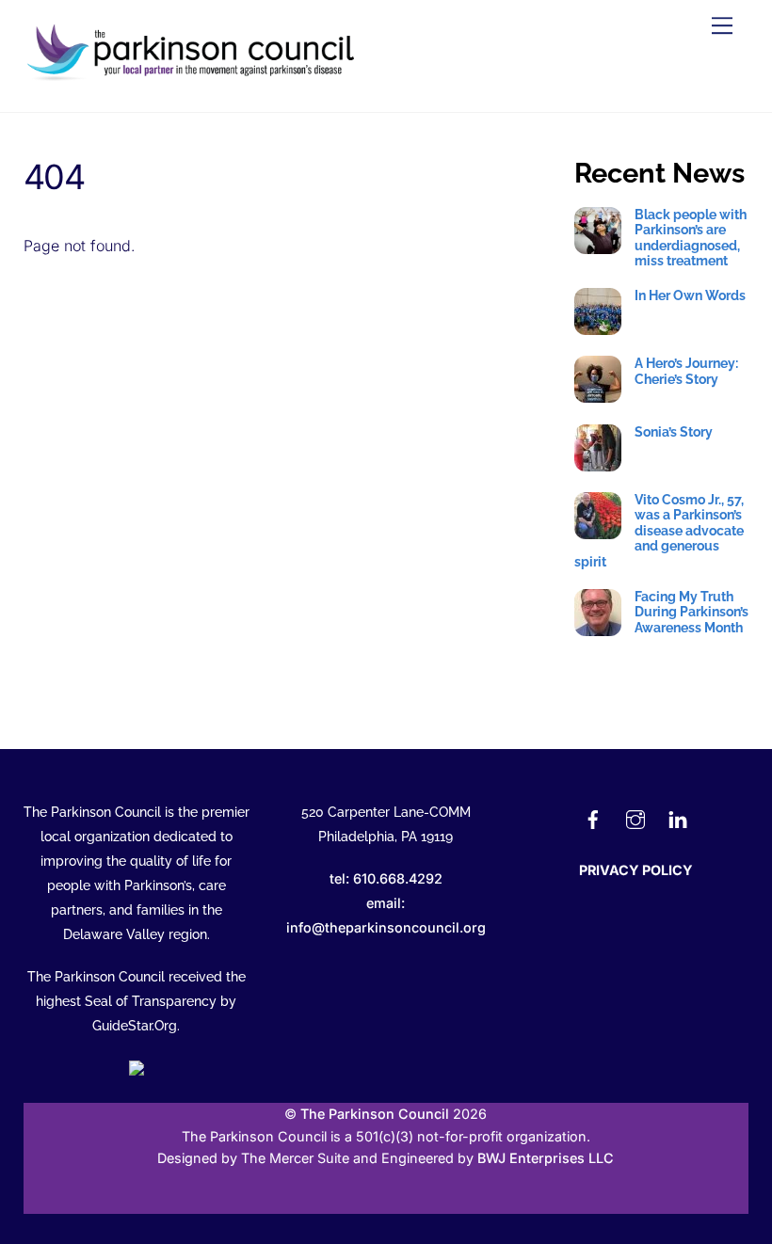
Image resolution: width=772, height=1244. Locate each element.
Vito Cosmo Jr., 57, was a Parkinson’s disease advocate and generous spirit (659, 530)
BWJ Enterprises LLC (545, 1158)
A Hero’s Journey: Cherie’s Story (686, 371)
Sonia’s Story (674, 431)
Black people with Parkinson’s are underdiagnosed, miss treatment (691, 237)
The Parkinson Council (374, 1114)
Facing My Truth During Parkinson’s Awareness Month (691, 612)
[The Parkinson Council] (193, 77)
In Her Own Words (690, 295)
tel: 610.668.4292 (386, 878)
